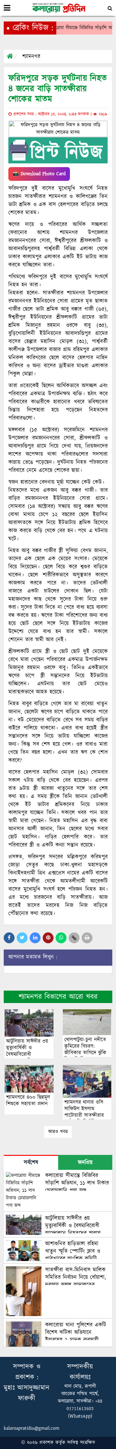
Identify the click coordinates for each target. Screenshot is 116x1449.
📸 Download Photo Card (39, 173)
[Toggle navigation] (7, 8)
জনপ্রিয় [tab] (85, 1163)
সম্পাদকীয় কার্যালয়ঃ (80, 1372)
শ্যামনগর (31, 57)
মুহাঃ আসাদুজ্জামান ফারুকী (26, 1393)
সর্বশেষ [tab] (31, 1163)
